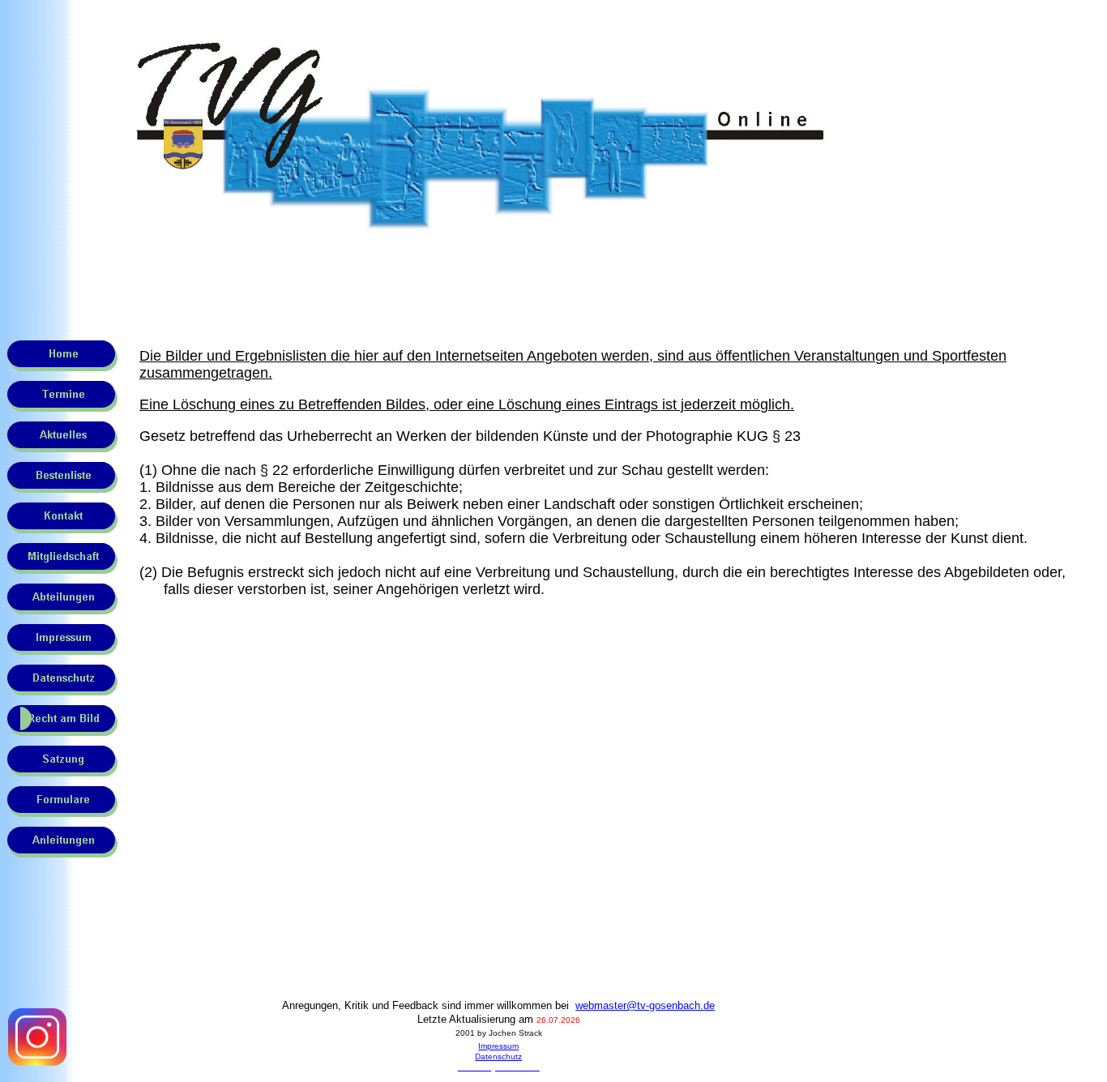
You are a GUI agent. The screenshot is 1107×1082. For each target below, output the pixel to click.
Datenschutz (498, 1056)
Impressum (498, 1045)
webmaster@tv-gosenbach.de (645, 1005)
